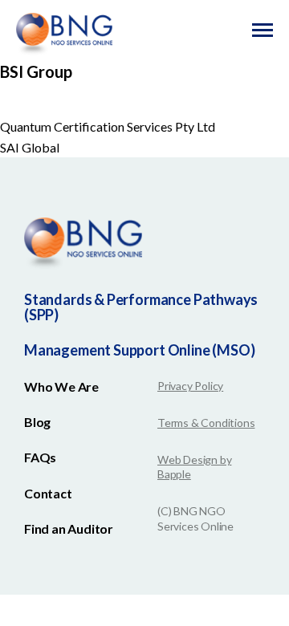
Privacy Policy (190, 385)
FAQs (40, 457)
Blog (37, 421)
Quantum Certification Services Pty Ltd (107, 126)
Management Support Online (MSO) (139, 350)
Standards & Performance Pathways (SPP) (141, 307)
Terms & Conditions (205, 422)
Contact (48, 493)
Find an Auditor (68, 528)
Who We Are (61, 386)
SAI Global (29, 147)
